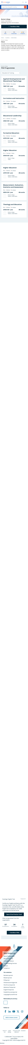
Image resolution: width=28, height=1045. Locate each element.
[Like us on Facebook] (5, 1011)
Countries (7, 37)
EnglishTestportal (9, 990)
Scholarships (14, 33)
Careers (6, 966)
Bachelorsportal (8, 975)
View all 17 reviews (8, 854)
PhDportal (6, 980)
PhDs (5, 33)
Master (7, 341)
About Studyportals (9, 956)
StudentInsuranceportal (10, 992)
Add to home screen (11, 1017)
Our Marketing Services (10, 963)
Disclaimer (23, 1030)
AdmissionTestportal (9, 987)
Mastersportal (8, 978)
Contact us (7, 968)
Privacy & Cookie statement (16, 1031)
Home (2, 37)
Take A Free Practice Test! (14, 914)
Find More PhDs (14, 26)
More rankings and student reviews (11, 573)
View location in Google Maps (12, 823)
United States (14, 37)
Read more (3, 439)
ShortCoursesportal (9, 985)
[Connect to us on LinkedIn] (9, 1011)
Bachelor (13, 341)
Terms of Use (4, 1031)
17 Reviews (22, 33)
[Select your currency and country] (5, 1002)
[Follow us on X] (18, 1011)
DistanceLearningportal (10, 982)
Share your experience (14, 886)
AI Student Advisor (9, 961)
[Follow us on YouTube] (14, 1011)
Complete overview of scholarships (14, 388)
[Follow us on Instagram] (22, 1011)
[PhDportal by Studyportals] (6, 2)
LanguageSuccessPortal (10, 994)
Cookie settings (9, 1031)
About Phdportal (8, 958)
